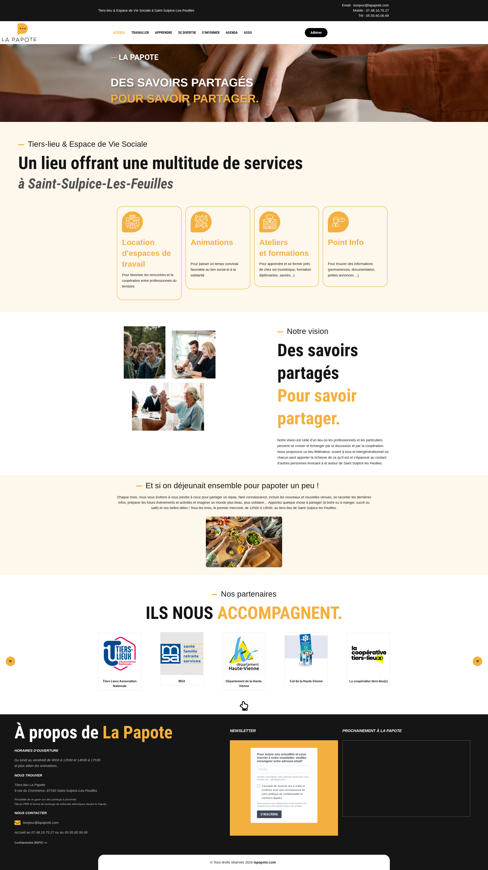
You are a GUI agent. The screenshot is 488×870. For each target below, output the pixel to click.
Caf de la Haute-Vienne (244, 681)
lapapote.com (265, 862)
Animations (212, 242)
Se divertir (187, 33)
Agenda (232, 33)
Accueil (119, 33)
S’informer (211, 33)
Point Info (346, 242)
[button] (10, 661)
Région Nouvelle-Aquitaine (368, 681)
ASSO (248, 33)
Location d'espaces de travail (146, 253)
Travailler (140, 33)
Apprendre (163, 33)
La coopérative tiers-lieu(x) (306, 681)
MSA (119, 681)
